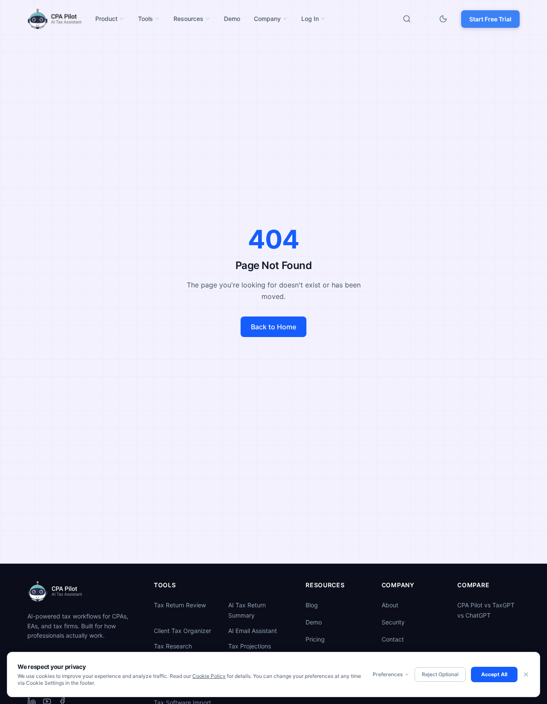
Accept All (494, 674)
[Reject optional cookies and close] (526, 674)
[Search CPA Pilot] (407, 19)
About (390, 605)
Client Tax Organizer (182, 630)
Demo (314, 622)
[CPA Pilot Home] (54, 19)
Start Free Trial (490, 19)
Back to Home (273, 326)
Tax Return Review (180, 605)
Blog (312, 605)
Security (393, 622)
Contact (393, 639)
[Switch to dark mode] (443, 19)
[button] (109, 19)
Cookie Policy (209, 676)
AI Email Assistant (252, 630)
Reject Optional (440, 674)
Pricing (315, 639)
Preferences (388, 674)
